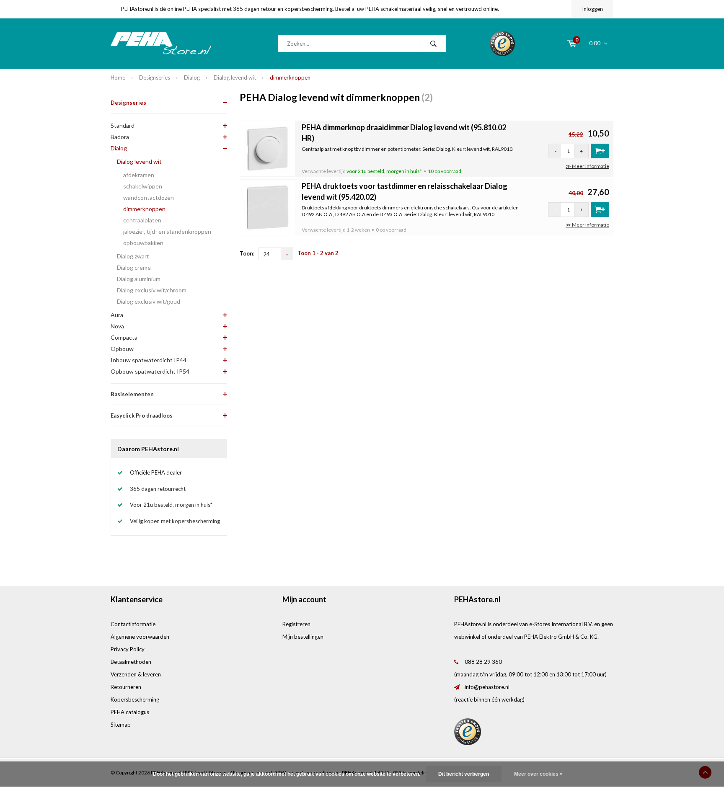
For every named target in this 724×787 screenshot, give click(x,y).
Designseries (154, 77)
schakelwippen (142, 186)
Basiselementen (132, 394)
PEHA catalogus (130, 712)
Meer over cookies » (538, 774)
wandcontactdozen (148, 197)
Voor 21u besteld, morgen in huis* (171, 504)
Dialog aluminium (138, 278)
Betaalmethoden (131, 661)
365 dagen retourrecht (158, 488)
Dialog (192, 77)
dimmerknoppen (290, 77)
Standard (122, 125)
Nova (117, 326)
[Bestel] (600, 151)
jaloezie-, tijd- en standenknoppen (167, 231)
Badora (120, 136)
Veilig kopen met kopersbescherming (175, 521)
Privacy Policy (128, 649)
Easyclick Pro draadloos (142, 415)
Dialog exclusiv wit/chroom (151, 290)
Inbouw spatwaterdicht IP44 (148, 360)
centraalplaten (142, 220)
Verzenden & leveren (136, 674)
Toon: (247, 253)
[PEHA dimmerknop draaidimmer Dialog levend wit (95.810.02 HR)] (267, 147)
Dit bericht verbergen (463, 774)
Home (118, 77)
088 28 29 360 (483, 661)
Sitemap (121, 724)
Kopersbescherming (135, 699)
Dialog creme (134, 267)
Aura (117, 314)
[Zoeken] (433, 43)
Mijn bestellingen (302, 636)
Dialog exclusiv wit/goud (148, 301)
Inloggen (592, 8)
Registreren (296, 624)
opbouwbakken (143, 242)
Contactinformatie (133, 624)
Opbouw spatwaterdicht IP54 (150, 371)
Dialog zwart (133, 256)
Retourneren (126, 687)
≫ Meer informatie (587, 166)
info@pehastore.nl (487, 687)
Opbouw (122, 348)
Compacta (124, 337)
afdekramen (138, 174)
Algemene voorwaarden (140, 636)
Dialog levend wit (235, 77)
